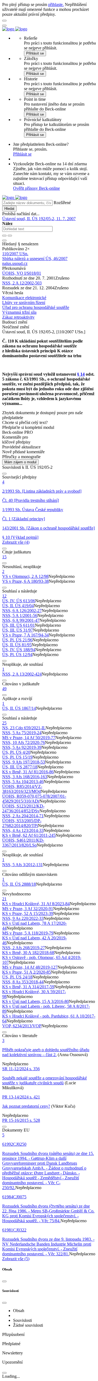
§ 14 (81, 374)
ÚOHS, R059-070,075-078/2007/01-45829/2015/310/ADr (34, 798)
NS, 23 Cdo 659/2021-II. (23, 728)
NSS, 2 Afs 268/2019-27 (23, 947)
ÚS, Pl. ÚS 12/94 (17, 654)
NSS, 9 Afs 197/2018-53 (23, 762)
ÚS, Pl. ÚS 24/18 (17, 977)
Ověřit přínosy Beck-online (36, 188)
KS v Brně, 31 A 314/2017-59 (28, 986)
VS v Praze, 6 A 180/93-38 (25, 581)
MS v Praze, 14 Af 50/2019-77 (28, 737)
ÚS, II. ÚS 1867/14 (19, 708)
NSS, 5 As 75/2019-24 (21, 732)
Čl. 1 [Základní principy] (23, 519)
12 (4, 596)
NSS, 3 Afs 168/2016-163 (24, 776)
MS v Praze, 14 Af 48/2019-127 (29, 967)
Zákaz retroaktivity (18, 317)
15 (4, 557)
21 (4, 899)
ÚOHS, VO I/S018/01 (21, 273)
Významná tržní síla (19, 312)
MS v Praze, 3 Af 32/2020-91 (27, 908)
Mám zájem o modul (20, 462)
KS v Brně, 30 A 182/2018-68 (28, 952)
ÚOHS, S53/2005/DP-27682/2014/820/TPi (21, 823)
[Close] (4, 1281)
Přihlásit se (35, 53)
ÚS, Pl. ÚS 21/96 (17, 640)
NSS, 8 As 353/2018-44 (23, 982)
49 (4, 688)
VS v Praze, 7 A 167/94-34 (25, 635)
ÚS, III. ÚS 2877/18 (19, 767)
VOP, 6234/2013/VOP (21, 1026)
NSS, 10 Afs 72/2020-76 (23, 742)
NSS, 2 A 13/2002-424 (22, 674)
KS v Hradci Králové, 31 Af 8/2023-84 (36, 903)
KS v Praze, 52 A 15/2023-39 (27, 913)
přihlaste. (56, 4)
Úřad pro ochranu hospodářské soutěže (35, 307)
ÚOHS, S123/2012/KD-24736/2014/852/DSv (23, 808)
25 (4, 723)
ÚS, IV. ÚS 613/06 (18, 600)
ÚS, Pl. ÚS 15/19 (17, 757)
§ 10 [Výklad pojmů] (20, 537)
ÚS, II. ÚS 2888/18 (19, 884)
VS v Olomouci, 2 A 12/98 (25, 576)
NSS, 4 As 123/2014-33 (23, 830)
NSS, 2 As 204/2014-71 (23, 815)
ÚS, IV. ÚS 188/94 (18, 649)
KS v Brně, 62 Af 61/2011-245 (29, 835)
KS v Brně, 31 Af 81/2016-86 (28, 771)
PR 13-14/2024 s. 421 (21, 1097)
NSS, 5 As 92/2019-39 (21, 747)
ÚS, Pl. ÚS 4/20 (16, 752)
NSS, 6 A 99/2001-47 (20, 620)
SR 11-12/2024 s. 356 (21, 1068)
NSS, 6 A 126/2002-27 (22, 610)
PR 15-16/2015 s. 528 (21, 1120)
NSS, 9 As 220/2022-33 (23, 918)
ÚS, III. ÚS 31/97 (17, 630)
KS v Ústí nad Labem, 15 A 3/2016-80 (35, 1001)
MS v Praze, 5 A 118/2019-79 (27, 933)
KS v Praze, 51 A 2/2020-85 (26, 972)
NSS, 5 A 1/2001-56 (19, 615)
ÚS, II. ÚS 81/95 (17, 644)
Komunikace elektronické (24, 297)
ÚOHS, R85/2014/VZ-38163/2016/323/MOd (22, 789)
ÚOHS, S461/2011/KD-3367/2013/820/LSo (23, 842)
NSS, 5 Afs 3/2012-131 (22, 864)
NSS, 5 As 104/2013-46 (23, 781)
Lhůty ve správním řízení (23, 302)
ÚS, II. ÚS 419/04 (18, 605)
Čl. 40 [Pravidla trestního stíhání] (30, 500)
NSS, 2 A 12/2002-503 (22, 283)
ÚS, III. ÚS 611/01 (18, 625)
